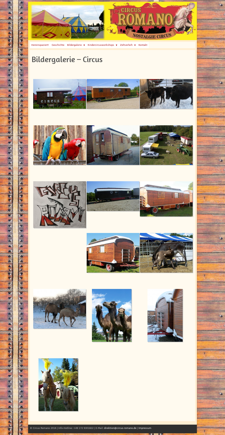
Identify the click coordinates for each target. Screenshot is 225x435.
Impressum (145, 428)
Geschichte (58, 45)
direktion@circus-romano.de (120, 428)
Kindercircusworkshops (101, 45)
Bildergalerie (74, 45)
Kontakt (143, 45)
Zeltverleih (126, 45)
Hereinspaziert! (40, 45)
